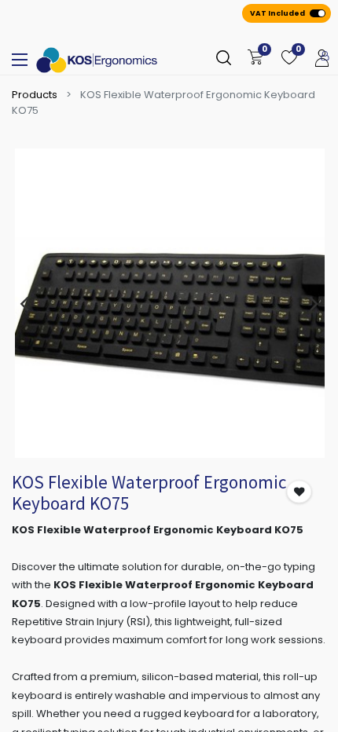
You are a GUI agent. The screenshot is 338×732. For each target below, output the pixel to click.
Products (34, 94)
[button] (299, 491)
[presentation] (24, 303)
